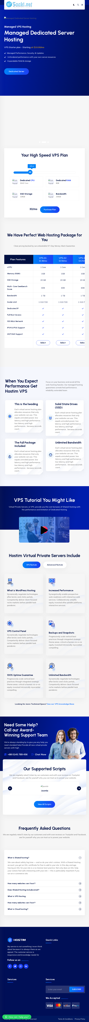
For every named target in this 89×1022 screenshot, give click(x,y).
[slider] (30, 172)
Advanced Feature (55, 565)
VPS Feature (31, 565)
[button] (39, 142)
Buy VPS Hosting (16, 131)
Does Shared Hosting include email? (23, 890)
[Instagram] (20, 966)
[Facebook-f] (9, 966)
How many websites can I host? (21, 883)
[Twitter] (15, 966)
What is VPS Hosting (17, 896)
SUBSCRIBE (76, 989)
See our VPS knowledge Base (60, 704)
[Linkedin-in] (26, 966)
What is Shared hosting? (18, 858)
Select (43, 343)
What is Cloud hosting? (18, 909)
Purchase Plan (50, 209)
